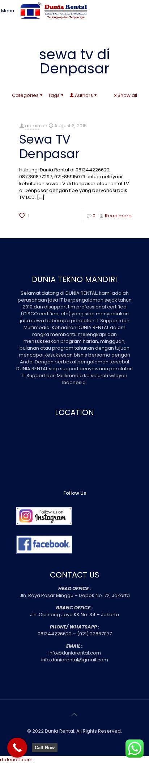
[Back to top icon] (74, 714)
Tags (54, 95)
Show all (127, 95)
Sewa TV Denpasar (49, 146)
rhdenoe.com (16, 759)
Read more (118, 215)
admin (32, 125)
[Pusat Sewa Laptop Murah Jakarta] (55, 23)
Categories (25, 95)
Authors (84, 95)
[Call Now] (17, 748)
